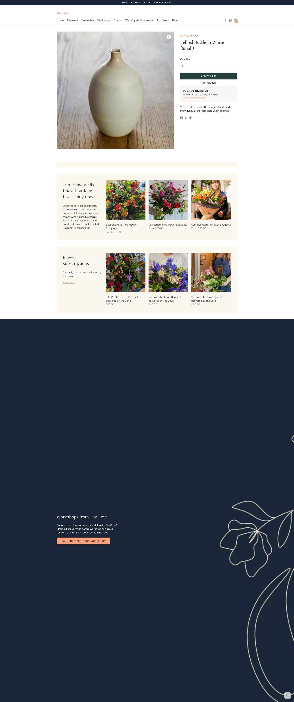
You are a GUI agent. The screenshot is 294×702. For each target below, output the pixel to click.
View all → (69, 282)
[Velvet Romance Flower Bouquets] (168, 200)
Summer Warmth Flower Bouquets (211, 224)
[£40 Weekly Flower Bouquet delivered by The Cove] (168, 272)
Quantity (185, 59)
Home (60, 20)
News (175, 20)
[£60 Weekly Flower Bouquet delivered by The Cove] (211, 272)
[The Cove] (70, 13)
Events (118, 20)
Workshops (103, 20)
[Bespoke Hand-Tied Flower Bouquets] (125, 200)
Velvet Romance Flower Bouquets (168, 224)
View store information (194, 97)
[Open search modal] (225, 20)
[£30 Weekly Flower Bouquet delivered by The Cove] (125, 272)
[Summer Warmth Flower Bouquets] (211, 200)
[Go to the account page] (230, 20)
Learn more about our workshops (83, 541)
